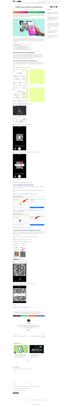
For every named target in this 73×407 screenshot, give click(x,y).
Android (39, 1)
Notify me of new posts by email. (19, 390)
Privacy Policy (38, 399)
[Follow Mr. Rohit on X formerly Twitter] (29, 330)
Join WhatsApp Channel (37, 12)
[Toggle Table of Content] (30, 44)
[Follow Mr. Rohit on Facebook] (28, 330)
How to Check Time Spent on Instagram (23, 307)
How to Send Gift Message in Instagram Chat (38, 336)
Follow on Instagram (21, 12)
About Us (29, 399)
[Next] (42, 352)
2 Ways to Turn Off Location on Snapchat (24, 227)
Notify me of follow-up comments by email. (21, 388)
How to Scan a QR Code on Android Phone (20, 46)
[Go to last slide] (15, 352)
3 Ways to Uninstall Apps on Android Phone (24, 182)
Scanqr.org (19, 190)
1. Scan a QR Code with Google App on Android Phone (21, 47)
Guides (53, 1)
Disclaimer (44, 399)
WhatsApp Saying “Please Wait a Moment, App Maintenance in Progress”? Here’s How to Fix (53, 18)
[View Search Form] (59, 1)
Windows (49, 1)
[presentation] (21, 349)
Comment (15, 371)
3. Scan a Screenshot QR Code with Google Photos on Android (22, 49)
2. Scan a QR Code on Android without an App (20, 48)
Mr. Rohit (29, 323)
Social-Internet (43, 1)
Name (14, 383)
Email (31, 383)
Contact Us (33, 399)
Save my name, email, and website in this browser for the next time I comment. (26, 386)
